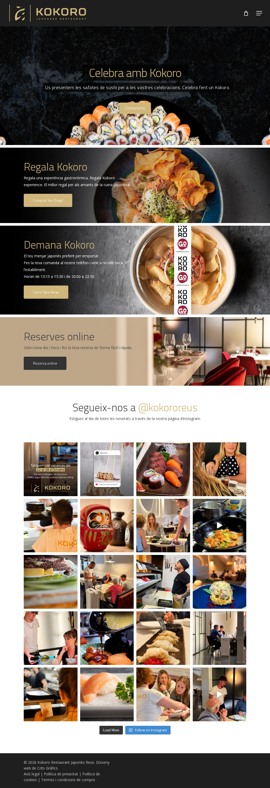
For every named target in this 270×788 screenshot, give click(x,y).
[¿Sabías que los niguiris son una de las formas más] (107, 694)
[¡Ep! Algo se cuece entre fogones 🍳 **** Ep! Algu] (220, 526)
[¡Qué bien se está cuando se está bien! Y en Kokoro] (220, 638)
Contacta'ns (135, 108)
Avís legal (32, 773)
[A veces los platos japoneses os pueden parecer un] (163, 694)
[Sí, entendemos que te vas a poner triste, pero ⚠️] (107, 469)
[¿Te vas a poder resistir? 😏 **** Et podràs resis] (163, 469)
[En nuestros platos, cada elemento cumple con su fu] (107, 638)
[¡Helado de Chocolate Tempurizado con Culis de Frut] (220, 582)
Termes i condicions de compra (68, 779)
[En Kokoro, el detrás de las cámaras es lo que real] (51, 694)
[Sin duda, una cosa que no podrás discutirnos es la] (163, 526)
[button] (259, 13)
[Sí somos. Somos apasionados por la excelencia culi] (51, 638)
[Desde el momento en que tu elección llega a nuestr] (51, 526)
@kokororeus (167, 407)
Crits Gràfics (47, 768)
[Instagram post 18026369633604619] (51, 469)
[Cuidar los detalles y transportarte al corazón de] (107, 526)
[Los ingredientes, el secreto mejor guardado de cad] (51, 582)
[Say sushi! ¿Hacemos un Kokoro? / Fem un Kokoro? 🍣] (220, 469)
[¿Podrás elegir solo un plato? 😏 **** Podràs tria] (107, 582)
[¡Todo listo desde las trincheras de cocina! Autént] (163, 582)
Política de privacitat (61, 773)
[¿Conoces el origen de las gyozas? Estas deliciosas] (163, 638)
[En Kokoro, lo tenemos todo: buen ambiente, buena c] (220, 694)
